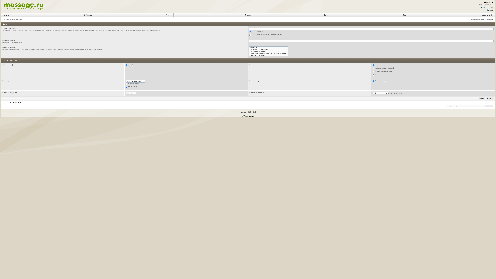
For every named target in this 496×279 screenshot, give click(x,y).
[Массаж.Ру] (269, 48)
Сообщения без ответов (477, 19)
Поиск (491, 7)
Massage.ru (243, 112)
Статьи (248, 15)
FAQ (484, 7)
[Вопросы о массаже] (269, 55)
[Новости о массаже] (269, 51)
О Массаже (88, 15)
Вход (491, 10)
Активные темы (489, 19)
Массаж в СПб (486, 15)
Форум (168, 15)
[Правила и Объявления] (269, 50)
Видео (405, 15)
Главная (7, 15)
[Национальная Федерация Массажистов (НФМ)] (269, 53)
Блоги (326, 15)
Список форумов (15, 102)
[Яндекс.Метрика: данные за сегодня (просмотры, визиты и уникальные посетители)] (248, 116)
